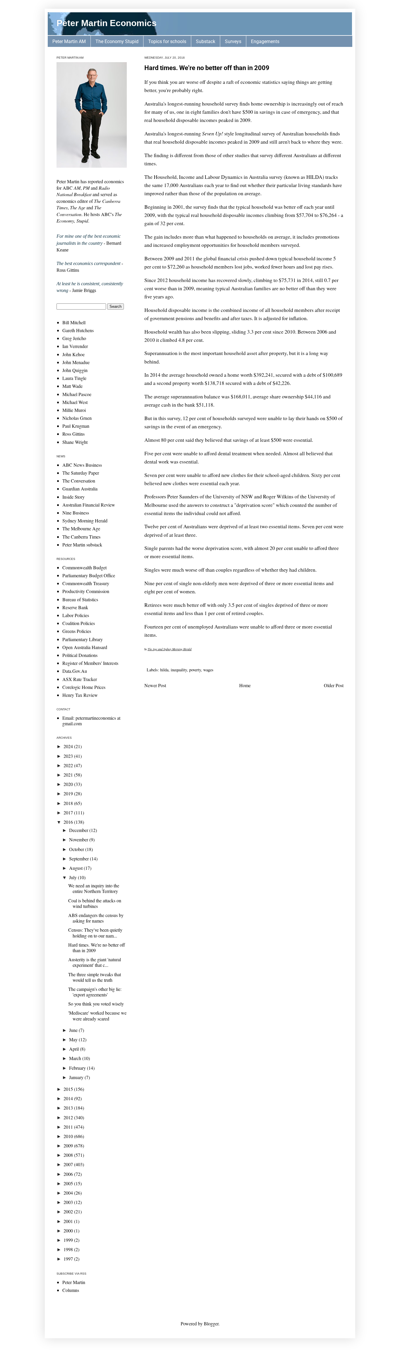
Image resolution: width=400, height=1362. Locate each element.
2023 (69, 756)
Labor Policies (75, 615)
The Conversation (78, 481)
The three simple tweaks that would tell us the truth (94, 977)
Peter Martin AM (69, 41)
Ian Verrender (75, 346)
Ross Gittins (73, 434)
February (78, 1068)
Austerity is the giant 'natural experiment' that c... (94, 962)
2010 (69, 1136)
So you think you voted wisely (96, 1004)
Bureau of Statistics (80, 599)
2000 (69, 1230)
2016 (69, 822)
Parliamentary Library (82, 639)
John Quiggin (75, 370)
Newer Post (155, 685)
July (73, 877)
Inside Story (73, 497)
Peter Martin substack (82, 544)
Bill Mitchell (74, 322)
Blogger (211, 1323)
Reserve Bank (75, 607)
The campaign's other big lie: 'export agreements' (95, 992)
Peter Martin (73, 1282)
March (75, 1058)
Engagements (265, 41)
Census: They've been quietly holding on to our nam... (95, 932)
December (79, 830)
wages (208, 669)
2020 (69, 784)
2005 (69, 1183)
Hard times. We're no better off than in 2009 (206, 68)
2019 (69, 793)
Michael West (75, 402)
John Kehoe (73, 354)
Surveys (233, 41)
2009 (69, 1145)
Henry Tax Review (80, 695)
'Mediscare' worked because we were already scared (97, 1015)
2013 (69, 1108)
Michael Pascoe (76, 394)
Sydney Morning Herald (84, 520)
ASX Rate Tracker (79, 679)
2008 (69, 1155)
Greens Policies (76, 631)
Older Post (333, 685)
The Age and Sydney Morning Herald (170, 649)
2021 (69, 775)
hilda (164, 669)
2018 (69, 803)
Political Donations (80, 655)
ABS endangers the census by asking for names (96, 918)
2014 (69, 1098)
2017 (69, 812)
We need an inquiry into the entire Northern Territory (93, 888)
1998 (69, 1249)
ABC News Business (82, 465)
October (77, 849)
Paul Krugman (75, 426)
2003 (69, 1202)
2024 (69, 746)
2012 (69, 1117)
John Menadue (76, 362)
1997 (69, 1259)
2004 (69, 1193)
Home (245, 685)
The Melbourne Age (81, 528)
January (77, 1077)
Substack (205, 41)
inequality (179, 669)
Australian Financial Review (88, 505)
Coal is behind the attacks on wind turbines (94, 903)
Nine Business (75, 513)
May (74, 1039)
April (74, 1049)
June (74, 1030)
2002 (69, 1211)
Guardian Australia (80, 488)
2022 (69, 765)
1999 (69, 1240)
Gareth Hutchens (78, 330)
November (79, 839)
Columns (70, 1290)
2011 (69, 1127)
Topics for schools (167, 41)
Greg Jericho (74, 338)
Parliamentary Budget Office (88, 575)
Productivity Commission (85, 591)
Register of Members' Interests (90, 663)
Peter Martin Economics (107, 23)
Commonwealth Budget (84, 567)
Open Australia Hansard (84, 647)
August (76, 868)
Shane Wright (75, 442)
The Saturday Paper (80, 473)
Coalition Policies (78, 623)
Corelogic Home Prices (83, 687)
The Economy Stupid (117, 41)
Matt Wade (72, 386)
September (79, 858)
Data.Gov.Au (74, 671)
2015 (69, 1089)
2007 (69, 1164)
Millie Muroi (74, 410)
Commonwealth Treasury (85, 583)
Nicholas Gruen (77, 418)
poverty (195, 669)
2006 (69, 1174)
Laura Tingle (74, 378)
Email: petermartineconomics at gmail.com (91, 720)
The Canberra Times (81, 537)
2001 (69, 1221)
